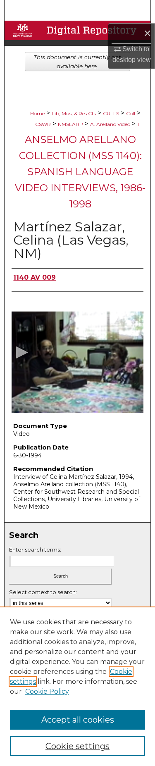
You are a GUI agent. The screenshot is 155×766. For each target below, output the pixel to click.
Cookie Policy (47, 691)
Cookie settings (77, 746)
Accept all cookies (77, 720)
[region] (77, 686)
